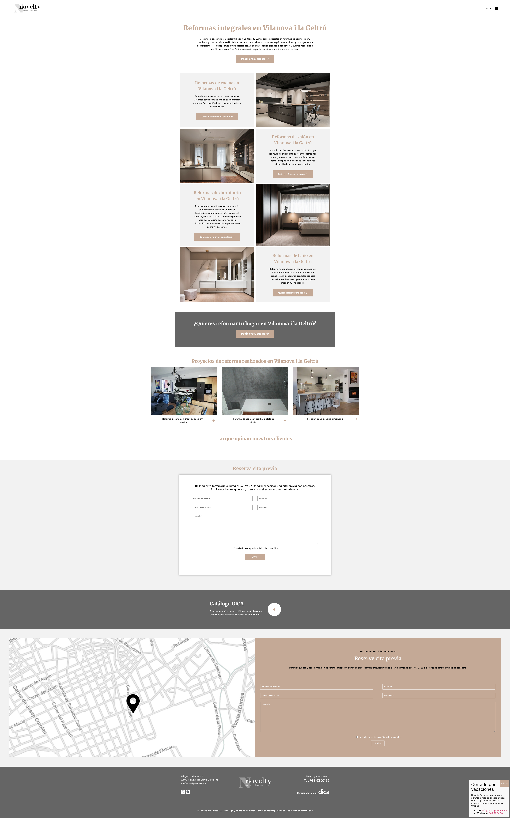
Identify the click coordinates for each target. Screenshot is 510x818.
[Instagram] (183, 792)
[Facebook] (188, 792)
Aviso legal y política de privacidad (239, 810)
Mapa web (280, 810)
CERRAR (504, 783)
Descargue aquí (218, 611)
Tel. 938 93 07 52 (316, 780)
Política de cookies (265, 810)
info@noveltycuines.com (193, 783)
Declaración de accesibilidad (300, 810)
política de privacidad (267, 548)
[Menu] (496, 8)
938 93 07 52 (248, 486)
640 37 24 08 (496, 813)
